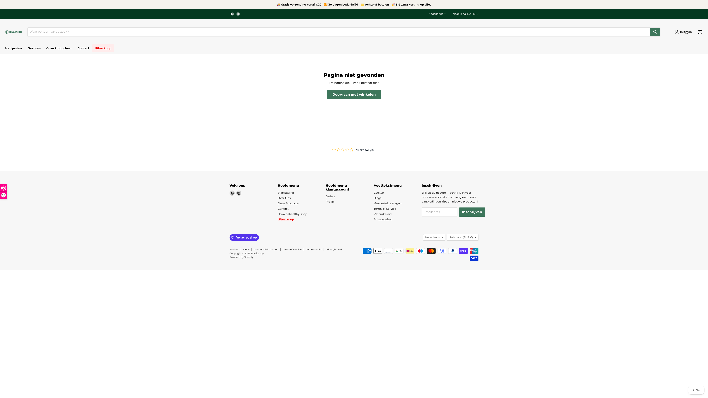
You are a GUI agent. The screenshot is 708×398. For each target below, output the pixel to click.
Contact (83, 48)
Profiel (330, 201)
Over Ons (284, 198)
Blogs (377, 198)
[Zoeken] (655, 32)
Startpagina (13, 48)
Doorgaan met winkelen (354, 94)
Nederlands (436, 13)
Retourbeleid (383, 214)
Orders (330, 196)
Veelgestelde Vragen (388, 203)
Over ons (34, 48)
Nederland (464, 13)
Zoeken (379, 192)
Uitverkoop (103, 48)
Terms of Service (385, 208)
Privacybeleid (383, 219)
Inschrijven (472, 212)
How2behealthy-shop (292, 214)
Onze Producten (58, 48)
